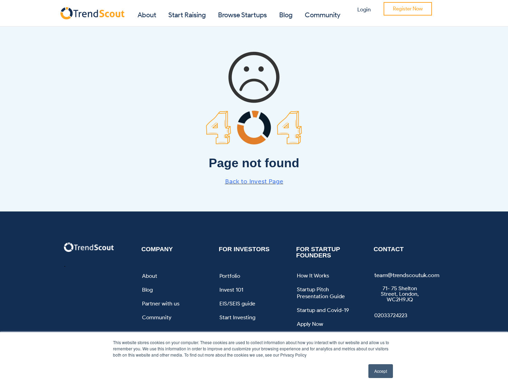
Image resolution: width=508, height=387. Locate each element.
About (147, 15)
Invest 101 (231, 289)
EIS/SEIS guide (237, 303)
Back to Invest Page (254, 181)
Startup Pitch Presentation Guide (321, 293)
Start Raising (187, 15)
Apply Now (310, 324)
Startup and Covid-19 (323, 310)
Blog (286, 15)
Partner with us (160, 303)
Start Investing (237, 317)
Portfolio (229, 276)
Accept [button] (380, 371)
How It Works (313, 275)
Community (322, 15)
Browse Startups (242, 15)
